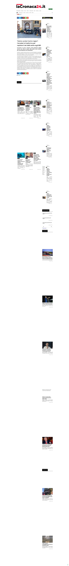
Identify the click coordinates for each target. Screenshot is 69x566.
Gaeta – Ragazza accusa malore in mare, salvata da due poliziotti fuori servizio (49, 172)
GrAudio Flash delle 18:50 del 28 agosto (47, 213)
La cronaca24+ (20, 12)
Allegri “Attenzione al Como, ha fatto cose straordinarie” (47, 304)
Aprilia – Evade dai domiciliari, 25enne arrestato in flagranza (49, 128)
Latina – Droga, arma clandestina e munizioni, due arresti (49, 195)
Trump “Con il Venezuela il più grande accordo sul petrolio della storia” (47, 445)
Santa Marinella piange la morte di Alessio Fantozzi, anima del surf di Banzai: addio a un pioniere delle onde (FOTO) (37, 110)
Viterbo (28, 10)
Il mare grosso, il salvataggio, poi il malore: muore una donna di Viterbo (21, 109)
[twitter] (20, 18)
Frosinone (37, 10)
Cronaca (27, 12)
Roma (25, 10)
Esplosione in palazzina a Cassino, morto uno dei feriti (28, 161)
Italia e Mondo (18, 10)
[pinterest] (24, 18)
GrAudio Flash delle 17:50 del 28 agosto (47, 223)
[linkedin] (22, 18)
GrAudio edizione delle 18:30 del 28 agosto (47, 218)
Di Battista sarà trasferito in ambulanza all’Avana (28, 109)
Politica (24, 12)
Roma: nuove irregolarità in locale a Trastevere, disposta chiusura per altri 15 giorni (49, 28)
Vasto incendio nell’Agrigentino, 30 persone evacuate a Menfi (47, 544)
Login (50, 9)
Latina (40, 10)
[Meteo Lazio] (44, 228)
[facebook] (18, 18)
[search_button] (52, 12)
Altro (32, 12)
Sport (30, 12)
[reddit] (28, 18)
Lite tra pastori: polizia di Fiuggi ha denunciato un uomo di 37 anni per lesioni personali (49, 53)
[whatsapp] (26, 18)
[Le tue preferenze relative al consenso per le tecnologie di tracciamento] (67, 564)
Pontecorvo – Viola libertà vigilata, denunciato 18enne (49, 149)
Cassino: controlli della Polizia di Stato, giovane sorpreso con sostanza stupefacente (49, 104)
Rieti (34, 10)
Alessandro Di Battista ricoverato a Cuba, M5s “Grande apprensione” (46, 350)
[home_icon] (17, 12)
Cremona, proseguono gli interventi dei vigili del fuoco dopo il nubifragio (47, 496)
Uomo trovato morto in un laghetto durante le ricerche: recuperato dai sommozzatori (21, 162)
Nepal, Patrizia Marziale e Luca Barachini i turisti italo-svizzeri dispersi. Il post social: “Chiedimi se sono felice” (37, 157)
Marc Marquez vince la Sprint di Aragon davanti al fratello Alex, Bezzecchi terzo (47, 257)
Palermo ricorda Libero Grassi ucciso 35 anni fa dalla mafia (46, 397)
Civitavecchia (31, 10)
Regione (22, 10)
